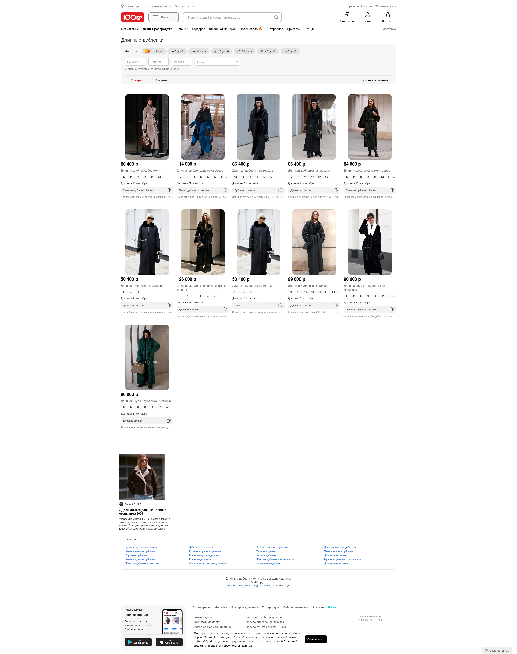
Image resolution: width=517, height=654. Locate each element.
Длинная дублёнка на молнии (141, 285)
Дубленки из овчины (335, 555)
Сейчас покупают (295, 607)
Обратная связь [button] (385, 6)
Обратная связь (499, 650)
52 (159, 176)
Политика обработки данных (263, 617)
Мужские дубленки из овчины (142, 547)
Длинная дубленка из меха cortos (367, 170)
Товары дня (270, 607)
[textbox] (217, 62)
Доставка (389, 29)
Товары (136, 80)
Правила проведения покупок (264, 622)
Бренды (309, 29)
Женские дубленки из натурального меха (251, 585)
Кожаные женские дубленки (272, 547)
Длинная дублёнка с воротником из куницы (201, 287)
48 (145, 176)
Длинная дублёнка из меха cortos (200, 170)
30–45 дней (268, 51)
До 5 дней (177, 51)
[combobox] (217, 62)
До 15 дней (221, 51)
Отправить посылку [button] (158, 6)
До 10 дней (199, 51)
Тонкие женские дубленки (338, 551)
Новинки (182, 29)
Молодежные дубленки (269, 563)
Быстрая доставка (244, 607)
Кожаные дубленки (200, 559)
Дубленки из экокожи (336, 563)
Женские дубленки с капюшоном (275, 559)
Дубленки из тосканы (201, 547)
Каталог (167, 17)
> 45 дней (290, 51)
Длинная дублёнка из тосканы (253, 170)
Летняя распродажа (157, 29)
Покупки (161, 80)
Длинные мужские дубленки (340, 547)
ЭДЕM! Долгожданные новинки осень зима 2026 (142, 511)
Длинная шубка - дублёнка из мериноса (364, 287)
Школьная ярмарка (222, 29)
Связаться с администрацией (212, 626)
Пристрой (293, 29)
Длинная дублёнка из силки (307, 285)
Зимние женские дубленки (140, 551)
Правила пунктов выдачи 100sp (265, 626)
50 (152, 176)
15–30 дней (244, 51)
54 (222, 176)
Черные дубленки (266, 555)
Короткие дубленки (136, 555)
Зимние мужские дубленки (140, 559)
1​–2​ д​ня (157, 51)
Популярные (130, 29)
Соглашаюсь (315, 639)
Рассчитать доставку (206, 622)
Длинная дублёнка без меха (140, 170)
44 (131, 176)
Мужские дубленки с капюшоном (342, 559)
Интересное (274, 29)
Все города (132, 6)
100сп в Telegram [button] (185, 6)
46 (138, 176)
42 (124, 176)
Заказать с (325, 607)
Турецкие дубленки (267, 551)
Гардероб (198, 29)
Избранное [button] (351, 6)
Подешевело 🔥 (251, 29)
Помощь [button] (366, 6)
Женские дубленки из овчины (142, 563)
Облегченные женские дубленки (207, 563)
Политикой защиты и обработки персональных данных (246, 643)
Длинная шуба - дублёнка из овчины (146, 401)
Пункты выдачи (203, 617)
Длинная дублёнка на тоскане (309, 170)
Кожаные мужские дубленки (205, 555)
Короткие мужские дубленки (205, 551)
